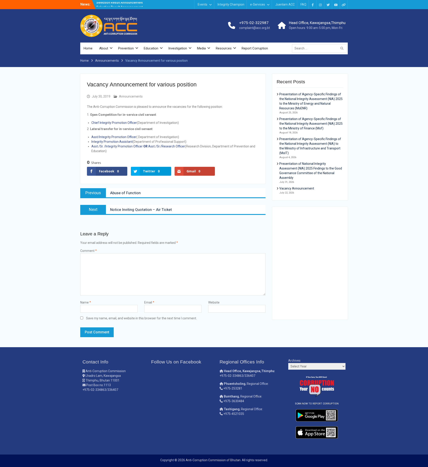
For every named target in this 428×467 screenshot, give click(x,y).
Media (201, 48)
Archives (294, 360)
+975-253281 (232, 388)
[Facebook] (312, 4)
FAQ (303, 4)
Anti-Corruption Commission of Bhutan (213, 460)
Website (214, 302)
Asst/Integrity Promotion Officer (113, 137)
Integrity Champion (231, 4)
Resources (224, 48)
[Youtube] (336, 4)
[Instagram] (320, 4)
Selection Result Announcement (119, 4)
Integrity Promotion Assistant (112, 141)
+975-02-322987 (254, 22)
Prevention (126, 48)
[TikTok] (344, 4)
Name (85, 302)
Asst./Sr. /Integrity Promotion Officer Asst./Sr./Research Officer (138, 146)
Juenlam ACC (285, 4)
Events (202, 4)
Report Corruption (255, 48)
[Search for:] (320, 48)
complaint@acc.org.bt (254, 28)
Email (149, 302)
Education (151, 48)
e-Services (257, 4)
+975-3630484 (233, 401)
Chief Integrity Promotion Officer (114, 122)
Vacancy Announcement (296, 188)
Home (88, 48)
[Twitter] (328, 4)
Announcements (131, 96)
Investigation (177, 48)
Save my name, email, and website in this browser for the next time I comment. (141, 318)
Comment (88, 251)
